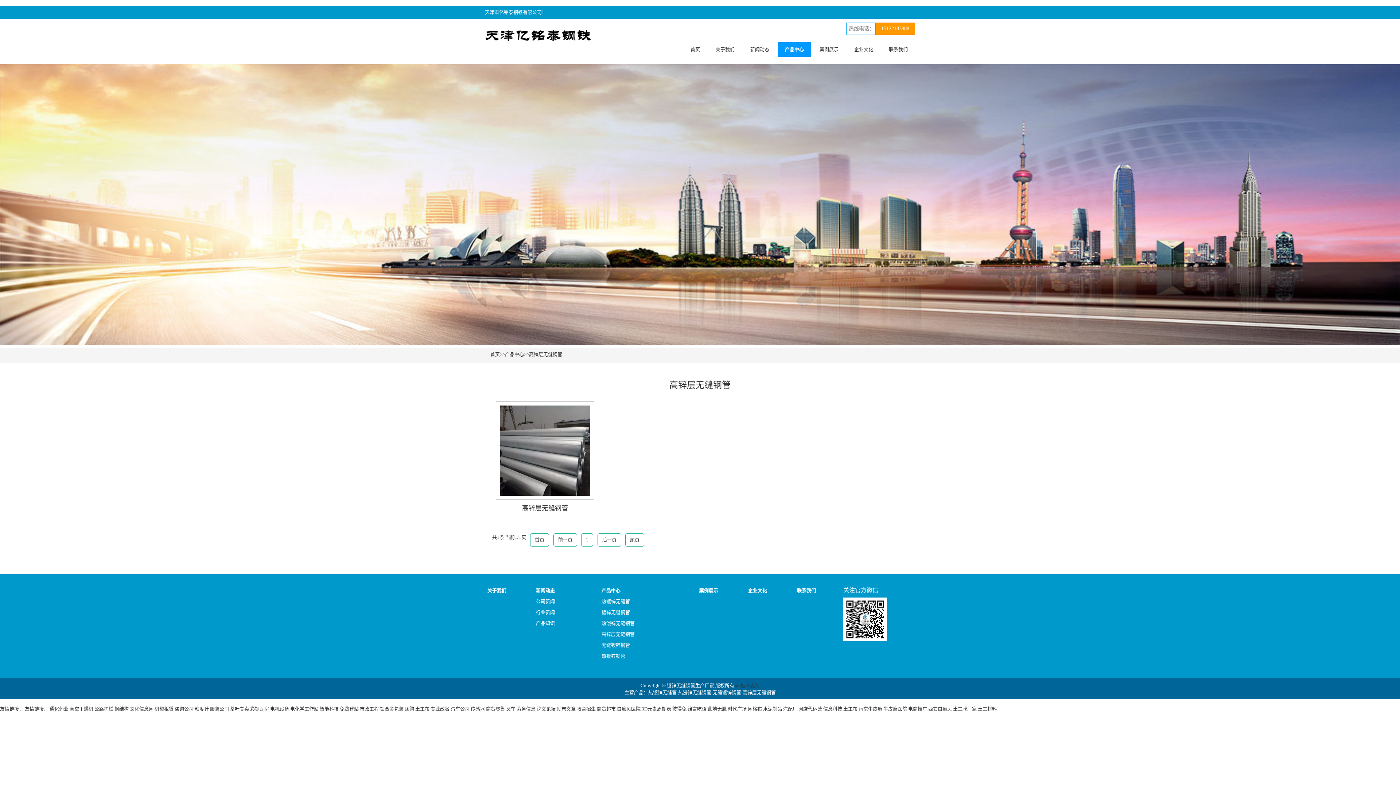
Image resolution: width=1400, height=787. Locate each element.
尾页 (634, 540)
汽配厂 (790, 709)
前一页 (565, 540)
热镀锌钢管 (613, 656)
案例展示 (829, 49)
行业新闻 (545, 612)
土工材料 (987, 709)
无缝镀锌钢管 (616, 645)
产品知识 (545, 623)
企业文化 (863, 49)
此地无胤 (717, 709)
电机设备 (279, 709)
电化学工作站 (304, 709)
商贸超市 (606, 709)
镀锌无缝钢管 (616, 612)
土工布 (422, 709)
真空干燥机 (81, 709)
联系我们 (898, 49)
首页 (695, 49)
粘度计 (202, 709)
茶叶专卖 (239, 709)
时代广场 (737, 709)
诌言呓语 (697, 709)
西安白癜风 (940, 709)
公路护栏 (103, 709)
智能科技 (329, 709)
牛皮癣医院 (895, 709)
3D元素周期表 (656, 709)
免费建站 (349, 709)
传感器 (478, 709)
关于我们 (725, 49)
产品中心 (794, 49)
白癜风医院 (629, 709)
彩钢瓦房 (259, 709)
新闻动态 (759, 49)
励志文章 (566, 709)
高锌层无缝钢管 (545, 354)
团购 (409, 709)
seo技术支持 (747, 685)
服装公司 (219, 709)
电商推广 (917, 709)
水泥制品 (772, 709)
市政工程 (369, 709)
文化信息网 (141, 709)
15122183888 (895, 28)
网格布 (755, 709)
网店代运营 (810, 709)
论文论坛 (546, 709)
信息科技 (832, 709)
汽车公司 (460, 709)
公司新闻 (545, 601)
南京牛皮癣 (870, 709)
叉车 (511, 709)
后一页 (609, 540)
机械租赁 (164, 709)
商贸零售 (495, 709)
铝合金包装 (392, 709)
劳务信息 (526, 709)
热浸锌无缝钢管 (618, 623)
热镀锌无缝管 (616, 601)
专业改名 (440, 709)
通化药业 (59, 709)
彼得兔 (679, 709)
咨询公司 (184, 709)
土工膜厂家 (965, 709)
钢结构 (121, 709)
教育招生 (586, 709)
